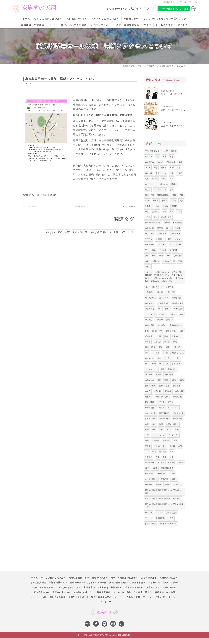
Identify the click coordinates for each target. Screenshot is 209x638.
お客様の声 (149, 228)
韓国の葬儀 (149, 402)
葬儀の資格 (177, 397)
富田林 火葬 (163, 298)
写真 (166, 380)
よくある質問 (171, 513)
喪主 (171, 212)
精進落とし (149, 358)
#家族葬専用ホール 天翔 (104, 232)
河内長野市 (149, 162)
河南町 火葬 (149, 303)
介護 (147, 435)
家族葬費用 (149, 245)
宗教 (182, 195)
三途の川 (157, 342)
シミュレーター (160, 446)
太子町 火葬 (176, 298)
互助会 (172, 474)
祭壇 (175, 441)
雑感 (147, 256)
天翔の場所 (149, 463)
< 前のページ (31, 206)
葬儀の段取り (164, 413)
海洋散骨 (155, 441)
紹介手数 (148, 485)
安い (155, 217)
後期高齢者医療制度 (153, 223)
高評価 (160, 228)
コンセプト (177, 485)
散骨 (147, 441)
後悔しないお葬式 (163, 397)
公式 (171, 179)
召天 (162, 369)
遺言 (182, 331)
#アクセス (127, 232)
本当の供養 (179, 391)
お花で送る (149, 380)
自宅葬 (163, 168)
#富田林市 (64, 232)
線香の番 (167, 391)
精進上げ (160, 358)
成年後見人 (149, 336)
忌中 (178, 358)
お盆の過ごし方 (169, 261)
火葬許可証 (170, 292)
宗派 (175, 195)
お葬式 (164, 201)
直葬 (168, 256)
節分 (147, 364)
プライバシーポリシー (168, 524)
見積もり (148, 239)
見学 (180, 162)
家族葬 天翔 (149, 309)
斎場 (155, 168)
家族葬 (167, 485)
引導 (164, 457)
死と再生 (148, 397)
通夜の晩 (157, 391)
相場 (157, 206)
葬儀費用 (155, 212)
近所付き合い (150, 408)
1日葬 (147, 201)
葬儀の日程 (149, 195)
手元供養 (160, 402)
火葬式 (155, 201)
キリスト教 (176, 364)
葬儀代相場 (177, 419)
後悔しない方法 (178, 353)
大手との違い (171, 331)
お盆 (147, 261)
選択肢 (147, 190)
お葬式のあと (164, 386)
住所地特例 (177, 223)
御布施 (155, 287)
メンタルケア (178, 413)
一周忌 (179, 173)
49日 (160, 309)
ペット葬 (155, 353)
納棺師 (161, 408)
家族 (180, 261)
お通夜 (147, 391)
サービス (148, 513)
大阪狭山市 (163, 184)
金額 (147, 212)
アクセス (148, 518)
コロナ (147, 168)
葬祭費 (167, 223)
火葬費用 (169, 287)
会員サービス (161, 173)
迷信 (154, 452)
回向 (161, 347)
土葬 (161, 430)
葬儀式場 (169, 320)
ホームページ (150, 184)
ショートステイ (158, 435)
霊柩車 (181, 463)
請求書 (172, 446)
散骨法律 (166, 441)
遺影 (159, 380)
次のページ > (129, 206)
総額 (164, 212)
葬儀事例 (171, 463)
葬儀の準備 (168, 375)
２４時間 (173, 250)
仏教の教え (177, 347)
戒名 (171, 452)
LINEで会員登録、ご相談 (173, 9)
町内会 (170, 402)
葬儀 (164, 157)
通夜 (171, 457)
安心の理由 (161, 325)
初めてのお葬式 (176, 245)
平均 (147, 250)
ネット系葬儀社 (151, 479)
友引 (180, 446)
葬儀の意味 (172, 369)
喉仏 (166, 336)
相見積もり (160, 239)
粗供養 (173, 201)
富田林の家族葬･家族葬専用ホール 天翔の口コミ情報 (164, 491)
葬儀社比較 (161, 474)
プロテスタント (151, 369)
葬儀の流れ (178, 309)
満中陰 (155, 179)
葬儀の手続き (175, 168)
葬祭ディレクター (175, 239)
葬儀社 (174, 184)
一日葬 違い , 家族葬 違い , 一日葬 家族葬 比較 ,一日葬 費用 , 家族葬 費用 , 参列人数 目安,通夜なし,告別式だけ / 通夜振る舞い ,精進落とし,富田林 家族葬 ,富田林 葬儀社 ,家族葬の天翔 (164, 276)
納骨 (147, 430)
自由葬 (165, 353)
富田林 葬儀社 (163, 303)
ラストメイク (173, 408)
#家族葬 (50, 232)
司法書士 (159, 320)
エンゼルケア (150, 413)
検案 (161, 424)
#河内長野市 (80, 232)
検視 (154, 424)
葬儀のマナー (177, 336)
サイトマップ (104, 602)
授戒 (157, 457)
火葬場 (155, 468)
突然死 (177, 228)
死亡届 (160, 292)
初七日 (167, 309)
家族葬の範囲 (166, 217)
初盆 (147, 179)
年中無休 (162, 250)
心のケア (162, 314)
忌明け (170, 358)
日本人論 (162, 452)
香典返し (148, 206)
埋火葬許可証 (150, 298)
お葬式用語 (177, 256)
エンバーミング (160, 190)
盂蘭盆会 (155, 261)
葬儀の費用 (149, 325)
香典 (181, 201)
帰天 (154, 364)
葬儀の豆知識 (150, 347)
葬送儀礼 (176, 386)
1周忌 (177, 430)
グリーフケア (150, 314)
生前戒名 (148, 457)
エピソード (161, 245)
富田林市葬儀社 (163, 195)
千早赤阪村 (170, 162)
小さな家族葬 (175, 234)
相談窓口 (173, 314)
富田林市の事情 (167, 468)
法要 (171, 173)
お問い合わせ (150, 524)
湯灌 (171, 190)
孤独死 (174, 206)
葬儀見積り (149, 474)
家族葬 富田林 (177, 303)
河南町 (160, 162)
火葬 (154, 430)
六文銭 (147, 342)
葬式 (154, 250)
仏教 (147, 331)
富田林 (158, 485)
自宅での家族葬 (170, 151)
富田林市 (148, 157)
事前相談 (148, 173)
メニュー (159, 513)
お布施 (165, 206)
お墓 (159, 336)
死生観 (169, 430)
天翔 (171, 157)
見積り (174, 479)
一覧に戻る (80, 206)
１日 (178, 212)
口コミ (168, 228)
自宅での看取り (172, 424)
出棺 (147, 468)
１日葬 (147, 217)
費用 (157, 157)
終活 (161, 256)
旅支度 (158, 375)
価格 (154, 256)
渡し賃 (167, 342)
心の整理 (148, 375)
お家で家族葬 (150, 386)
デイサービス (173, 435)
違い (147, 287)
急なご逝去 (149, 234)
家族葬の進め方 (176, 325)
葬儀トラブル (157, 331)
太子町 (163, 179)
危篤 (147, 424)
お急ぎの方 (161, 234)
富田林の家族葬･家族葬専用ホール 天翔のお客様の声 (164, 505)
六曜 (147, 452)
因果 (147, 353)
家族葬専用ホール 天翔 (164, 518)
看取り (147, 267)
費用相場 (164, 479)
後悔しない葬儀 (178, 380)
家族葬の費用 (164, 419)
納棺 (175, 342)
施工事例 (160, 463)
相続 (182, 314)
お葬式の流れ (150, 419)
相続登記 (148, 320)
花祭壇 (147, 446)
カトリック (163, 364)
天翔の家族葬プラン (153, 151)
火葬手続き (149, 292)
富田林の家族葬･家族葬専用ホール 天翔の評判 (163, 499)
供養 (168, 347)
